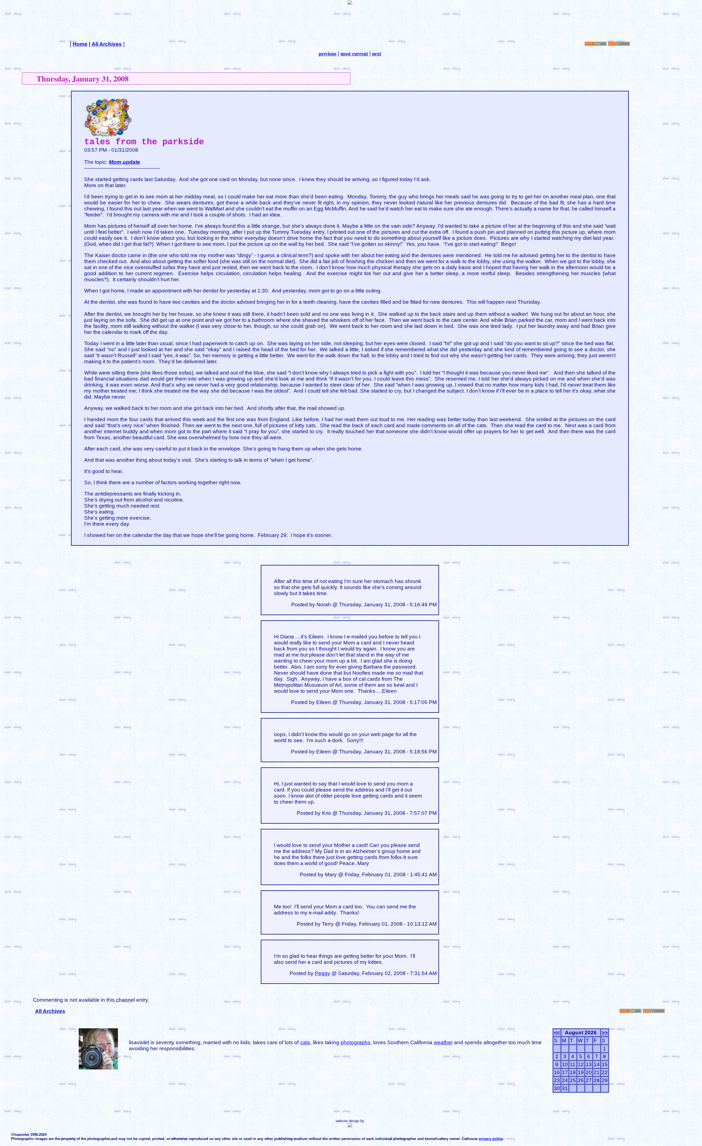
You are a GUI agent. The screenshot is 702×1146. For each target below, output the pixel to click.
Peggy (322, 973)
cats (305, 1042)
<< (557, 1032)
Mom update (124, 162)
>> (605, 1032)
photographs (355, 1042)
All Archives (107, 44)
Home (80, 44)
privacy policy (491, 1139)
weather (443, 1042)
